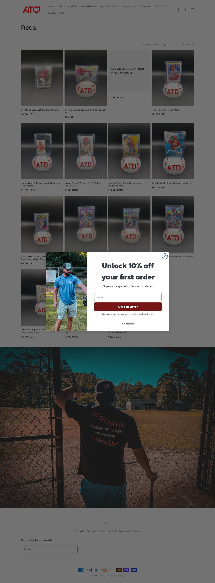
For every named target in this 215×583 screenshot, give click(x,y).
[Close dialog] (165, 256)
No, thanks (128, 323)
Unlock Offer (128, 306)
